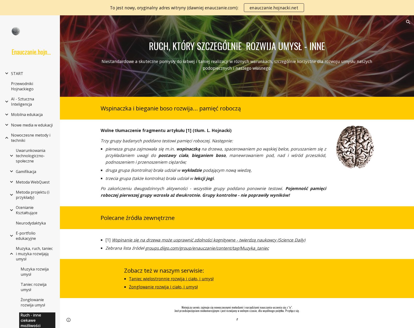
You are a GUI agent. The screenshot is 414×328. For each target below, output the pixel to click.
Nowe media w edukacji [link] (32, 125)
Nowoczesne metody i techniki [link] (30, 137)
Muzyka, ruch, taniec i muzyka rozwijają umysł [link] (34, 254)
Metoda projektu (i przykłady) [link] (32, 195)
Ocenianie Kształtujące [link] (26, 210)
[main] (237, 46)
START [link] (17, 73)
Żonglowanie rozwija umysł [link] (33, 302)
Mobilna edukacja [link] (27, 114)
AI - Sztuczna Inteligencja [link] (22, 101)
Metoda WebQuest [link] (33, 182)
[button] (408, 22)
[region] (207, 7)
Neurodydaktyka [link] (31, 223)
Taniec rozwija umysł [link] (33, 287)
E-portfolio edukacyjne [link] (26, 235)
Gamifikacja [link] (26, 171)
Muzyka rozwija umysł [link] (35, 271)
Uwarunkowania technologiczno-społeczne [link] (30, 156)
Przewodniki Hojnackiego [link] (22, 86)
